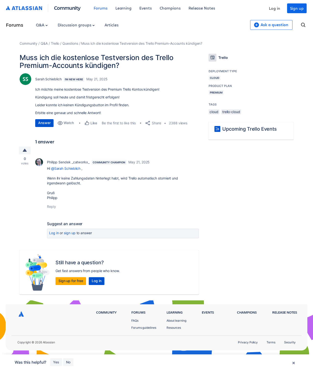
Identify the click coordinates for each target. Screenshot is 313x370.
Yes (56, 362)
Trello (55, 43)
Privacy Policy (248, 342)
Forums (101, 8)
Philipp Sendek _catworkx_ (68, 162)
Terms (271, 342)
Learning (123, 8)
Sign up (297, 8)
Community (67, 7)
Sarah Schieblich (48, 79)
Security (290, 342)
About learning (176, 320)
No (68, 362)
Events (145, 8)
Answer (44, 123)
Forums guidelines (143, 327)
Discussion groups (75, 24)
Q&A (40, 24)
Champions (170, 8)
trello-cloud (231, 112)
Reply (51, 206)
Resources (174, 327)
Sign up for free (70, 281)
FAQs (134, 320)
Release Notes (202, 8)
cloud (214, 112)
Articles (111, 24)
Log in (274, 8)
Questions (70, 43)
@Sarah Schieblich (66, 168)
